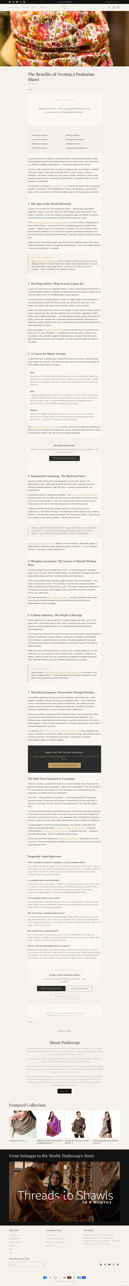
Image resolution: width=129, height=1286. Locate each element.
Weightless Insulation (40, 144)
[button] (17, 7)
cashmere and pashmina (68, 839)
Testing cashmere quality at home (70, 828)
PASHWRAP (61, 1281)
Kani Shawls (50, 1245)
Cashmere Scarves (17, 1140)
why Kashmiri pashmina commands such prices (62, 672)
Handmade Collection (65, 996)
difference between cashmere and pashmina (51, 223)
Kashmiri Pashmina (79, 988)
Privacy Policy (13, 1235)
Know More (65, 1091)
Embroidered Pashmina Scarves (56, 1238)
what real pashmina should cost (55, 831)
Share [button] (31, 89)
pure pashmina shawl (59, 186)
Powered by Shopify (70, 1281)
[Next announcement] (86, 2)
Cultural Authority (72, 144)
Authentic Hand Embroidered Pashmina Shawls (49, 1141)
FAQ (10, 1253)
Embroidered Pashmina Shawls (55, 1242)
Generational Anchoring (75, 139)
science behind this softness (46, 261)
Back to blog (66, 1031)
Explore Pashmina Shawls (64, 458)
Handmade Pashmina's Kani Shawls (77, 1141)
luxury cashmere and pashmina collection (50, 756)
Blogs (10, 1249)
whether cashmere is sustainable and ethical (61, 731)
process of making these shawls (46, 427)
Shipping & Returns (15, 1238)
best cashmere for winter (58, 597)
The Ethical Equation (39, 148)
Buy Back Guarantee (15, 1242)
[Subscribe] (43, 1264)
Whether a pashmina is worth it (41, 544)
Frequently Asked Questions (77, 148)
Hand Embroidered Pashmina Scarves (105, 1141)
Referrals (12, 1245)
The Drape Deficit (72, 135)
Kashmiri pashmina (79, 449)
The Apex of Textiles (40, 135)
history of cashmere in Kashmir (84, 495)
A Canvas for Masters (40, 139)
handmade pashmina (53, 330)
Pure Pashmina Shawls (51, 988)
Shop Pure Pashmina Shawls (64, 765)
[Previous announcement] (43, 2)
